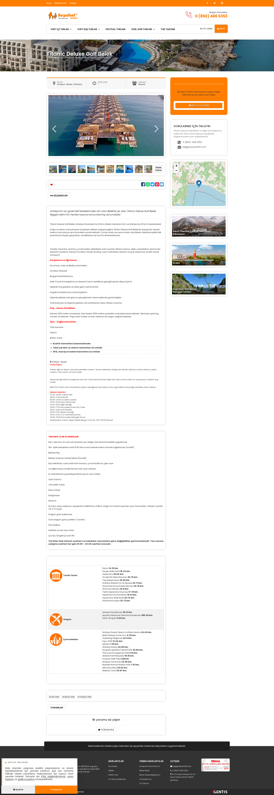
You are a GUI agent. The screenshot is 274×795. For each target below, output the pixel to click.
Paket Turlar (113, 775)
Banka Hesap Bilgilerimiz (149, 775)
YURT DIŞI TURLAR (87, 29)
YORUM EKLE (107, 729)
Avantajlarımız (145, 779)
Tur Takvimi (144, 783)
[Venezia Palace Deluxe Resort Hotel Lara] (199, 254)
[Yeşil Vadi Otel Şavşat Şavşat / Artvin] (199, 283)
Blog (49, 3)
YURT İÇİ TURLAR (60, 29)
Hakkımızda (60, 3)
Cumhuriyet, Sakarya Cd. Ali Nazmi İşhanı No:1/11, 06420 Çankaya (182, 777)
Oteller (111, 770)
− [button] (176, 171)
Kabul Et (57, 789)
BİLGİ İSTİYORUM (200, 105)
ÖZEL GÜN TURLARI (141, 29)
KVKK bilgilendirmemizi (53, 776)
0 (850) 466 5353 (211, 16)
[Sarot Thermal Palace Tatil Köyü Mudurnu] (199, 226)
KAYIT (222, 28)
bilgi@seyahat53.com (194, 147)
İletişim (73, 3)
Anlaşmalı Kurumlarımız (149, 766)
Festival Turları (115, 29)
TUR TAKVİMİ (168, 29)
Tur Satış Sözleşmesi (117, 779)
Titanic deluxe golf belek (95, 57)
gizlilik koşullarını (26, 779)
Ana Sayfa (112, 766)
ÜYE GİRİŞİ (207, 28)
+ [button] (176, 166)
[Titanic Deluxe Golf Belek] (53, 168)
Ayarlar (19, 789)
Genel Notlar (144, 770)
